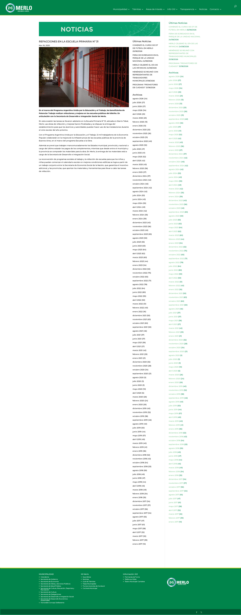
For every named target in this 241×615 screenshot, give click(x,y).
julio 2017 (137, 521)
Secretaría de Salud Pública (51, 586)
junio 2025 (137, 153)
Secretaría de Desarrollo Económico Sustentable (54, 599)
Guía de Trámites (89, 581)
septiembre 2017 (140, 513)
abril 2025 (137, 160)
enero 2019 (137, 451)
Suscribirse (87, 577)
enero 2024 (138, 219)
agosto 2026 (138, 98)
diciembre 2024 (140, 176)
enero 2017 (137, 544)
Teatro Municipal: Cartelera (135, 581)
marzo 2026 (138, 118)
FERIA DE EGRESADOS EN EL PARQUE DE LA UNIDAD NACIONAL (146, 58)
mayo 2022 (137, 296)
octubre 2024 (138, 184)
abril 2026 (137, 114)
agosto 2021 (138, 331)
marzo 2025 (138, 164)
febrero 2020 (138, 400)
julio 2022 (137, 288)
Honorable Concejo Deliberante (52, 603)
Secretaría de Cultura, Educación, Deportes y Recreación (57, 589)
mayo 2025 (137, 157)
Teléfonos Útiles (130, 579)
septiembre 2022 (140, 281)
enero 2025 (138, 172)
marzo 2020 (138, 397)
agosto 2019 (138, 424)
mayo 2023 (137, 249)
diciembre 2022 (140, 269)
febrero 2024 (138, 215)
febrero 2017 (138, 540)
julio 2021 (137, 335)
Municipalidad (120, 9)
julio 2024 (137, 195)
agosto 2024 (138, 191)
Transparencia (187, 9)
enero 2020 (138, 404)
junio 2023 (137, 246)
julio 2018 (137, 474)
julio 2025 (137, 149)
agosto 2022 (138, 284)
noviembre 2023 (140, 226)
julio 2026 (137, 102)
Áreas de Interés (154, 9)
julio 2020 (137, 381)
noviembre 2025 (140, 133)
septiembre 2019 (140, 420)
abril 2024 (137, 207)
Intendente (45, 577)
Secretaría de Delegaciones (51, 594)
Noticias (203, 9)
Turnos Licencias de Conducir (94, 586)
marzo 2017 (137, 536)
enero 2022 (138, 311)
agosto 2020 (138, 377)
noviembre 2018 (140, 459)
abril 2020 (137, 393)
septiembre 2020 (140, 373)
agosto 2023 (138, 238)
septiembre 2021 (140, 327)
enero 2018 (137, 497)
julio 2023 (137, 242)
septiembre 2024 (140, 188)
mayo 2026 (137, 110)
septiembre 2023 (140, 234)
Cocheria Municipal (90, 588)
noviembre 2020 (140, 366)
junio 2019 (137, 432)
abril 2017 (137, 532)
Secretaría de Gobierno (49, 579)
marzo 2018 (138, 490)
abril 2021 (137, 346)
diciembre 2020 (140, 362)
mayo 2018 (137, 482)
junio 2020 (137, 385)
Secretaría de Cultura (48, 592)
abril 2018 (137, 486)
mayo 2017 (137, 528)
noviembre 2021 (140, 319)
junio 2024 (137, 199)
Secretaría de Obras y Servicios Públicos (55, 584)
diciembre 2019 (139, 408)
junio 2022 (137, 292)
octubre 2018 (138, 462)
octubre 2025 (138, 137)
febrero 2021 (138, 354)
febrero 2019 (138, 447)
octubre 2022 (138, 277)
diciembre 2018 (139, 455)
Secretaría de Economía (50, 581)
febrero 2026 (138, 122)
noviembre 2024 (140, 180)
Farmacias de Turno (132, 577)
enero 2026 (138, 126)
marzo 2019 (138, 443)
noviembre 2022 (140, 273)
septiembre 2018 (140, 466)
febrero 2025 (138, 168)
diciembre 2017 (139, 501)
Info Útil (171, 9)
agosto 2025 (138, 145)
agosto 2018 (138, 470)
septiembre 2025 (140, 141)
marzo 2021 (137, 350)
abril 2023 (137, 253)
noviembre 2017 (140, 505)
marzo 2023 (138, 257)
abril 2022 (137, 300)
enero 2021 (137, 358)
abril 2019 (137, 439)
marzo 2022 (138, 304)
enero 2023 (138, 265)
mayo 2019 (137, 435)
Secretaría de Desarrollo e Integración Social (57, 597)
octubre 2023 (138, 230)
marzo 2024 (138, 211)
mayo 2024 (137, 203)
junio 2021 (137, 339)
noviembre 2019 (140, 412)
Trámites (136, 9)
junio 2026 (137, 106)
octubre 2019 (138, 416)
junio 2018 (137, 478)
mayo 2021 (137, 342)
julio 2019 (137, 428)
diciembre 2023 (140, 222)
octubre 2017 (138, 509)
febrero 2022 (138, 308)
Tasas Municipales (89, 584)
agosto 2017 (138, 517)
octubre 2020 (138, 370)
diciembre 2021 (139, 315)
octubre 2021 (138, 323)
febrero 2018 (138, 494)
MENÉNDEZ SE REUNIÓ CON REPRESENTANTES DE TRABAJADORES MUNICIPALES (182, 53)
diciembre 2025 (140, 130)
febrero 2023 (138, 261)
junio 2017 (137, 524)
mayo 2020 (137, 389)
